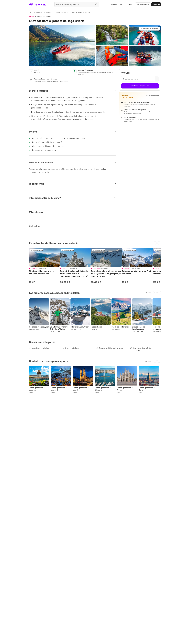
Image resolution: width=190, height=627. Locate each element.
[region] (44, 257)
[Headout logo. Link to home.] (37, 4)
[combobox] (77, 4)
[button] (62, 45)
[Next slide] (159, 292)
